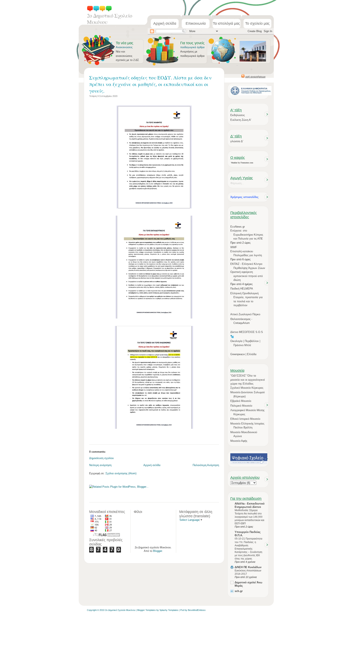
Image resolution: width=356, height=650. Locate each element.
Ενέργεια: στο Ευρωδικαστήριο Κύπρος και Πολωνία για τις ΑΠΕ (246, 234)
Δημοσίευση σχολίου (101, 458)
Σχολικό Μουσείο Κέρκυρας (246, 387)
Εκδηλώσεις (237, 115)
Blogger (157, 550)
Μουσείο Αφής (238, 440)
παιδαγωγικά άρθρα (192, 47)
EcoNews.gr (237, 226)
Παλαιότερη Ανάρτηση (206, 465)
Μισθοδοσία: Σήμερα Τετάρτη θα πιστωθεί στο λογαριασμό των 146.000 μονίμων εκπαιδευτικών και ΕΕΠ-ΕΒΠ (249, 517)
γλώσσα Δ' (236, 141)
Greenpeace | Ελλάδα (243, 354)
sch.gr (239, 591)
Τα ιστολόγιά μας (226, 23)
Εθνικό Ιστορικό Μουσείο (245, 418)
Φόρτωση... (237, 183)
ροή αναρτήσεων (255, 76)
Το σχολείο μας (257, 23)
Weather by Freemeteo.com (242, 163)
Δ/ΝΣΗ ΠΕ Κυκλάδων (248, 567)
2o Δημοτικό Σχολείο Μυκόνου (109, 18)
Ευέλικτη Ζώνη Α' (240, 119)
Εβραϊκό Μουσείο (240, 400)
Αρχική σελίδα (164, 23)
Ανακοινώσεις (124, 47)
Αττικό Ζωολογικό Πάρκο (245, 314)
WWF (233, 247)
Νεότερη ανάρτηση (100, 465)
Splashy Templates (168, 610)
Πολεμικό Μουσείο (241, 405)
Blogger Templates (146, 610)
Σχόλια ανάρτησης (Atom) (120, 473)
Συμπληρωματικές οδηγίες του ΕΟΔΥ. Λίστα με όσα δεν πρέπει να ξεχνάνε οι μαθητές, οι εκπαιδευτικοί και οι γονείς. (150, 84)
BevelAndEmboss (197, 610)
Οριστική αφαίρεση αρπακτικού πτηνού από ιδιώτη (246, 275)
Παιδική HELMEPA (241, 288)
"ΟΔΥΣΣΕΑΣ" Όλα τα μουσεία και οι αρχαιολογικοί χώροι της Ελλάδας (247, 379)
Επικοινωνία (196, 23)
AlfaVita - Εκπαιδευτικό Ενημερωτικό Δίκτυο (250, 505)
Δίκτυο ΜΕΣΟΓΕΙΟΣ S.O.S (246, 332)
